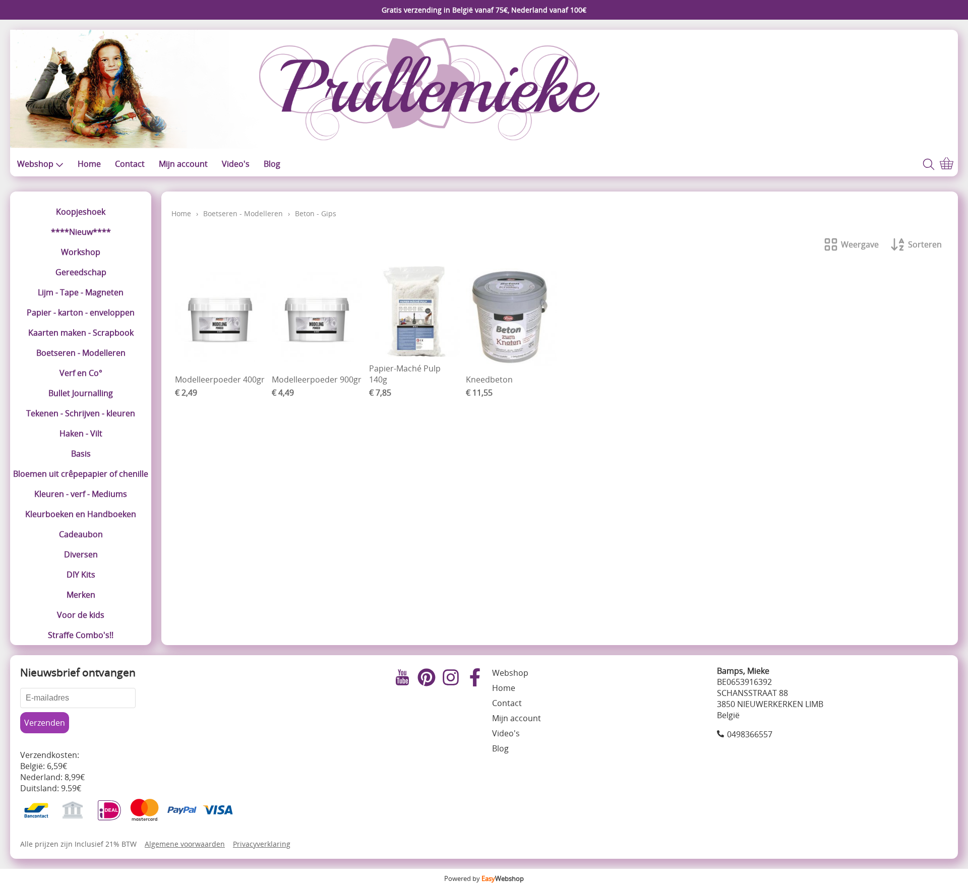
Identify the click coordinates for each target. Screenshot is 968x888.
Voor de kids (80, 614)
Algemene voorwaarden (185, 844)
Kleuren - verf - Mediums (80, 493)
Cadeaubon (81, 534)
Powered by (484, 878)
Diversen (81, 554)
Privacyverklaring (261, 844)
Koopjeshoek (80, 211)
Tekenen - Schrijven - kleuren (80, 413)
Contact (130, 163)
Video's (236, 163)
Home (89, 163)
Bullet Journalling (80, 393)
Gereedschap (80, 272)
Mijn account (183, 163)
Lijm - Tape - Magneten (81, 292)
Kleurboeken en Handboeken (80, 514)
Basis (81, 453)
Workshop (80, 252)
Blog (272, 163)
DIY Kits (81, 574)
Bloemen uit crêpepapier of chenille (80, 473)
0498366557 (749, 734)
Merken (81, 594)
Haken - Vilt (80, 433)
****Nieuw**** (81, 231)
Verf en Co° (80, 372)
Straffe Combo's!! (80, 635)
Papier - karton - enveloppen (81, 312)
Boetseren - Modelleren (81, 352)
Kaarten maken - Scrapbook (81, 332)
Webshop (35, 163)
